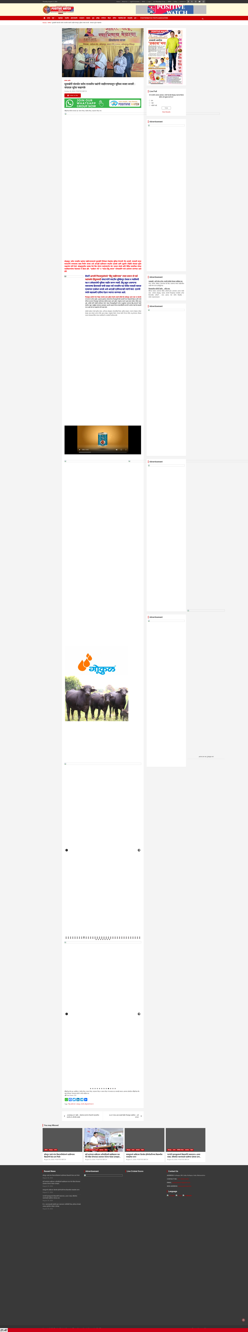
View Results (166, 112)
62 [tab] (126, 938)
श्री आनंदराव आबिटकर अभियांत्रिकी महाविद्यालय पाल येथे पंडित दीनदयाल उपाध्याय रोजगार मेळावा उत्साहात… (103, 1155)
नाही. (152, 103)
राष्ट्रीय (67, 18)
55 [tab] (110, 938)
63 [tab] (128, 938)
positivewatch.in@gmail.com (181, 1182)
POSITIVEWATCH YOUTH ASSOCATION (154, 18)
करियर (114, 18)
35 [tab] (66, 938)
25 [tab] (119, 937)
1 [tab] (66, 937)
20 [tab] (108, 937)
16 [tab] (99, 937)
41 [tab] (79, 938)
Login (149, 1)
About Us (124, 1)
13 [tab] (92, 937)
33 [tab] (137, 937)
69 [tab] (96, 939)
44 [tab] (86, 938)
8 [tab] (81, 937)
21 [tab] (110, 937)
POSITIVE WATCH (81, 91)
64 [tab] (130, 938)
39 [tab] (75, 938)
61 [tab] (124, 938)
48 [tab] (95, 938)
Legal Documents (135, 1)
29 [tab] (128, 937)
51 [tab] (101, 938)
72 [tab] (102, 939)
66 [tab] (135, 938)
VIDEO (143, 1)
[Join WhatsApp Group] (102, 103)
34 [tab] (139, 937)
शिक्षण (109, 18)
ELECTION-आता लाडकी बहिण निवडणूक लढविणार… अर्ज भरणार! (124, 1116)
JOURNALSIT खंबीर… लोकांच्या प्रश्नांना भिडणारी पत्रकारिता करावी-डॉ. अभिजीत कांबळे (83, 1116)
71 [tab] (100, 939)
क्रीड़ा (97, 18)
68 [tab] (139, 938)
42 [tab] (81, 938)
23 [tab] (115, 937)
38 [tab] (72, 938)
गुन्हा (93, 18)
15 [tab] (97, 937)
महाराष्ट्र (60, 18)
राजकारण (81, 18)
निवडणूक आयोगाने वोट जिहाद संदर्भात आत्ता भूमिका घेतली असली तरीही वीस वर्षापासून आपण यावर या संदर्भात (113, 297)
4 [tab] (72, 937)
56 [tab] (112, 938)
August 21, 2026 (131, 1159)
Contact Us (182, 1)
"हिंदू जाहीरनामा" (72, 1104)
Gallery (175, 1)
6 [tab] (77, 937)
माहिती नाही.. (154, 105)
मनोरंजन (103, 18)
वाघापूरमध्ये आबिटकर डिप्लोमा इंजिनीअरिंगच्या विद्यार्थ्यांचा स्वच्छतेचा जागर (61, 1190)
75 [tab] (109, 939)
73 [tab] (105, 939)
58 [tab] (117, 938)
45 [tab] (88, 938)
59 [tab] (119, 938)
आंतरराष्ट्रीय (74, 18)
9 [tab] (83, 937)
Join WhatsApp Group (159, 1)
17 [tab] (101, 937)
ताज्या (48, 18)
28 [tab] (126, 937)
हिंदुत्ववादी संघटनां (89, 1104)
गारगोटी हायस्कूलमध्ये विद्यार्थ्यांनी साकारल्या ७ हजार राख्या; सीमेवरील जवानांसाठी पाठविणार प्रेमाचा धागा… (184, 1155)
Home (118, 1)
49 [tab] (97, 938)
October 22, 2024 (69, 91)
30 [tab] (130, 937)
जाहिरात (169, 1)
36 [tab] (68, 938)
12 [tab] (90, 937)
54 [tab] (108, 938)
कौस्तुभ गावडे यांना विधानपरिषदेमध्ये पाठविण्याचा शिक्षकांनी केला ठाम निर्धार (59, 1155)
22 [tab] (112, 937)
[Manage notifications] (243, 1320)
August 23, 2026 (90, 1159)
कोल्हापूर (78, 1104)
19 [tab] (106, 937)
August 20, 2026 (172, 1159)
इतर (135, 18)
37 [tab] (70, 938)
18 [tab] (104, 937)
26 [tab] (121, 937)
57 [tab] (115, 938)
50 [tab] (99, 938)
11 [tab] (88, 937)
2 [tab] (68, 937)
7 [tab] (79, 937)
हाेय (152, 101)
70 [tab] (98, 939)
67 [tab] (137, 938)
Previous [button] (66, 850)
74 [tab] (107, 939)
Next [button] (139, 850)
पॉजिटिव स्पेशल (180, 1150)
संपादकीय (129, 18)
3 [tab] (70, 937)
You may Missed (51, 1125)
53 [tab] (106, 938)
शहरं (53, 18)
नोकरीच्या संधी (122, 18)
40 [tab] (77, 938)
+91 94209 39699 (183, 1179)
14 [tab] (95, 937)
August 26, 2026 (49, 1159)
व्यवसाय (88, 18)
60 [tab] (121, 938)
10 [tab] (86, 937)
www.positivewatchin (184, 1186)
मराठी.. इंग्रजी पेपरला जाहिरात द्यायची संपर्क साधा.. (163, 281)
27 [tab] (124, 937)
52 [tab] (104, 938)
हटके (69, 80)
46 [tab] (90, 938)
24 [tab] (117, 937)
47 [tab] (92, 938)
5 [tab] (75, 937)
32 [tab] (135, 937)
